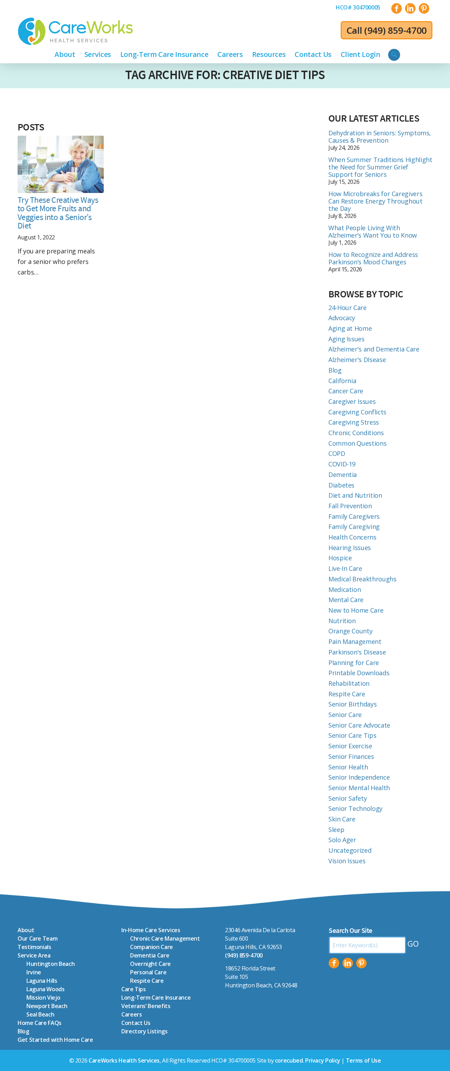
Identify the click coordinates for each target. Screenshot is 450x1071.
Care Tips (133, 989)
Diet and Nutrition (355, 495)
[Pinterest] (361, 963)
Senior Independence (359, 777)
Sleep (336, 829)
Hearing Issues (349, 547)
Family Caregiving (354, 526)
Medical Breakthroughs (362, 579)
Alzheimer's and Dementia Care (373, 349)
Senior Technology (355, 808)
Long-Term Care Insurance (156, 997)
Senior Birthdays (352, 704)
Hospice (340, 558)
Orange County (350, 631)
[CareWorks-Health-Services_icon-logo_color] (75, 31)
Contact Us (135, 1023)
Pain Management (354, 641)
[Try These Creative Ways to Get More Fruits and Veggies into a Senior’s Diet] (61, 164)
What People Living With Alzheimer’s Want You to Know (372, 231)
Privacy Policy (322, 1060)
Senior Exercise (350, 746)
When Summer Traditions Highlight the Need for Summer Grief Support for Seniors (380, 167)
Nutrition (342, 621)
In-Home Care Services (150, 930)
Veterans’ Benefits (146, 1006)
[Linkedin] (347, 963)
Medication (344, 589)
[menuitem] (358, 7)
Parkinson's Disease (357, 652)
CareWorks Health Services (124, 1060)
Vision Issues (346, 861)
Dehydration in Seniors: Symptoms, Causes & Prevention (379, 136)
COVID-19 (341, 464)
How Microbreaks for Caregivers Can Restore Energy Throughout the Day (375, 201)
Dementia (342, 474)
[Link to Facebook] (396, 8)
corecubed (289, 1060)
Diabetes (341, 485)
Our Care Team (37, 938)
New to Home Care (355, 610)
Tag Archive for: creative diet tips (225, 75)
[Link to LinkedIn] (410, 8)
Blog (335, 370)
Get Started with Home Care (55, 1040)
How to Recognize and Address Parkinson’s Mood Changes (373, 258)
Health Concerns (352, 537)
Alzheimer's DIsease (357, 359)
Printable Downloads (358, 673)
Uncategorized (349, 850)
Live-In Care (345, 568)
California (342, 380)
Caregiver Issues (351, 401)
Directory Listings (144, 1031)
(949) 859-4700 (395, 30)
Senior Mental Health (359, 787)
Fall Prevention (350, 506)
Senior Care (345, 714)
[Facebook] (334, 963)
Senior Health (348, 767)
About (26, 930)
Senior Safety (347, 798)
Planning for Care (353, 662)
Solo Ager (342, 839)
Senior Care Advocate (359, 725)
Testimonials (34, 947)
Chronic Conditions (356, 432)
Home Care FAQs (40, 1023)
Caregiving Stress (353, 422)
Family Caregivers (354, 516)
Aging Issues (346, 339)
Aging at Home (350, 328)
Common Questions (357, 443)
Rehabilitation (348, 683)
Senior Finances (351, 756)
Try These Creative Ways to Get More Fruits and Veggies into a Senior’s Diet (58, 212)
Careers (131, 1014)
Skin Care (341, 819)
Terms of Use (363, 1060)
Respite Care (346, 694)
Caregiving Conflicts (357, 412)
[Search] (394, 55)
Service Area (34, 955)
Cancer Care (345, 391)
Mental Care (346, 599)
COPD (336, 453)
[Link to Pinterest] (424, 8)
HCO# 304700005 (358, 7)
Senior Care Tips (352, 735)
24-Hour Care (347, 307)
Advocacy (341, 318)
